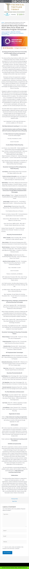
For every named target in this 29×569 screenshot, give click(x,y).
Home (2, 22)
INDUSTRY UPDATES (15, 31)
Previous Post (14, 498)
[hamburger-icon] (2, 1)
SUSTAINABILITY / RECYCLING (8, 33)
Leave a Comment (5, 31)
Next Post (14, 501)
